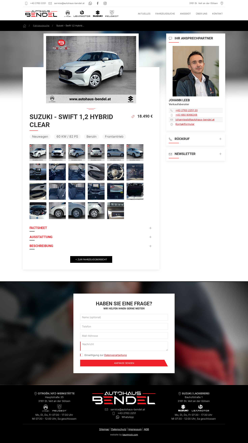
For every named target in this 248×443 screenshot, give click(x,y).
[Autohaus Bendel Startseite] (41, 13)
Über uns (201, 13)
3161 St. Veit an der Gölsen (203, 3)
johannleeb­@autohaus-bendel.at (194, 119)
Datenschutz (118, 429)
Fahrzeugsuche (165, 13)
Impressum (135, 429)
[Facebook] (98, 3)
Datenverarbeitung (115, 355)
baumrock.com (130, 434)
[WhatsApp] (90, 3)
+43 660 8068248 (186, 114)
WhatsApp (127, 417)
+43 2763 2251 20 (186, 110)
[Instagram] (105, 3)
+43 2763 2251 (38, 3)
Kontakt (217, 13)
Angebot (185, 13)
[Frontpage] (24, 25)
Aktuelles (144, 13)
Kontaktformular (185, 124)
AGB (146, 429)
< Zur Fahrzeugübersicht (91, 259)
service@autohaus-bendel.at (69, 3)
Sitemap (104, 429)
